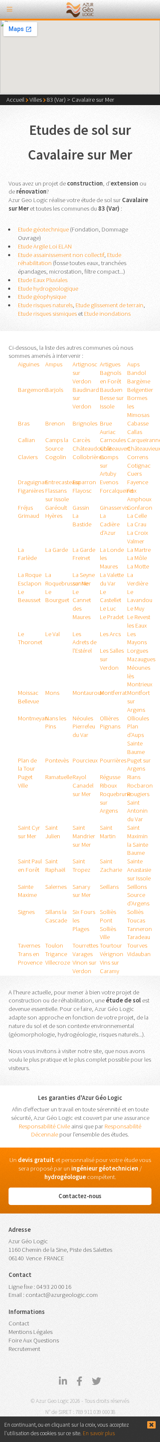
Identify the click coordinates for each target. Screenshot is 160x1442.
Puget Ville (25, 781)
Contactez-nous (80, 1196)
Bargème (138, 381)
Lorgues (137, 650)
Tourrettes (85, 945)
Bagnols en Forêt (110, 377)
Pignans (110, 726)
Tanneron (139, 929)
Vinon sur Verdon (84, 967)
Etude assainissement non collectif (61, 255)
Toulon (54, 945)
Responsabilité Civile (44, 1126)
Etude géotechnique (43, 229)
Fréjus (25, 507)
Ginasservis (114, 507)
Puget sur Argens (139, 765)
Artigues (110, 364)
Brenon (55, 423)
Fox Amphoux (139, 495)
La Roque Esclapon (29, 579)
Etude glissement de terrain (109, 305)
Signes (26, 912)
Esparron (84, 482)
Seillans (109, 887)
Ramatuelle (58, 777)
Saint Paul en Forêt (30, 865)
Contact (19, 1323)
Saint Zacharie (111, 865)
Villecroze (57, 962)
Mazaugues (141, 659)
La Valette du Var (112, 579)
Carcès (81, 440)
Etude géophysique (42, 296)
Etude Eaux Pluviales (42, 280)
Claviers (28, 457)
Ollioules (138, 718)
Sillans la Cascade (56, 916)
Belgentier (140, 390)
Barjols (54, 390)
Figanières (31, 490)
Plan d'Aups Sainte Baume (136, 738)
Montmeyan (33, 718)
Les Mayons (137, 638)
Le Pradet (112, 617)
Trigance (56, 954)
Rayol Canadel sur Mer (83, 785)
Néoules (83, 718)
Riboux (108, 785)
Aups (133, 364)
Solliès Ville (108, 933)
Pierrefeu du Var (84, 730)
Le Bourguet (57, 596)
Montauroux (88, 693)
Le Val (52, 634)
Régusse (110, 777)
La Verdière (137, 579)
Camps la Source (56, 444)
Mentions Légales (30, 1332)
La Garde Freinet (84, 554)
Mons (52, 693)
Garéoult (56, 507)
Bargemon (31, 390)
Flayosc (82, 490)
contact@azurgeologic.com (62, 1295)
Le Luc (108, 608)
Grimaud (28, 516)
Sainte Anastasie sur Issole (139, 869)
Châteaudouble (92, 448)
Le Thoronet (30, 638)
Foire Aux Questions (34, 1340)
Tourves (137, 945)
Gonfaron (139, 507)
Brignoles (85, 423)
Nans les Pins (55, 722)
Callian (26, 440)
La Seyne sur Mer (84, 579)
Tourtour (111, 945)
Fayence (137, 482)
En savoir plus (99, 1433)
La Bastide (82, 520)
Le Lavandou (139, 596)
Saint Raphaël (55, 865)
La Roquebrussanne (66, 579)
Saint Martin (108, 832)
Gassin (81, 507)
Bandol (136, 373)
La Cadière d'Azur (109, 524)
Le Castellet (110, 596)
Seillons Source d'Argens (138, 895)
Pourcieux (85, 760)
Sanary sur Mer (82, 891)
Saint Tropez (81, 865)
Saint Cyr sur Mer (29, 832)
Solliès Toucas (136, 916)
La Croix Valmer (137, 537)
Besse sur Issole (112, 402)
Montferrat (113, 693)
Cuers (134, 473)
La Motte (138, 566)
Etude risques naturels (45, 305)
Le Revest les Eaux (138, 621)
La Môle (137, 558)
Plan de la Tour (27, 765)
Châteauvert (115, 448)
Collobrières (88, 457)
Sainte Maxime (27, 891)
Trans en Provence (30, 958)
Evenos (109, 482)
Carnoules (113, 440)
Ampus (53, 364)
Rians (133, 777)
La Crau (136, 524)
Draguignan (33, 482)
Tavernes (29, 945)
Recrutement (24, 1349)
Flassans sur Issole (57, 495)
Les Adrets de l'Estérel (84, 642)
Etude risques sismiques (47, 313)
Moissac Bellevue (28, 697)
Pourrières (113, 760)
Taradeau (138, 937)
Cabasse (137, 423)
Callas (134, 432)
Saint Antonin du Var (137, 811)
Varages (83, 954)
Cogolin (55, 457)
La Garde (56, 550)
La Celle (137, 516)
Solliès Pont (108, 916)
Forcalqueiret (117, 490)
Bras (23, 423)
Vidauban (139, 954)
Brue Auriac (108, 428)
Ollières (109, 718)
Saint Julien (52, 832)
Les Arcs (110, 634)
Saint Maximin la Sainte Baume (137, 840)
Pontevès (57, 760)
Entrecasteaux (62, 482)
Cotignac (139, 465)
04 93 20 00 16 (53, 1287)
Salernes (56, 887)
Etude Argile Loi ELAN (45, 246)
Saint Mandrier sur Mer (84, 836)
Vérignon (111, 954)
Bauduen (111, 390)
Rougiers (138, 794)
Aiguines (28, 364)
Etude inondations (107, 313)
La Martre (139, 550)
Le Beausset (29, 596)
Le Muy (135, 608)
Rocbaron (140, 785)
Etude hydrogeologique (48, 288)
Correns (137, 457)
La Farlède (27, 554)
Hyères (53, 516)
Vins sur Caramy (109, 967)
